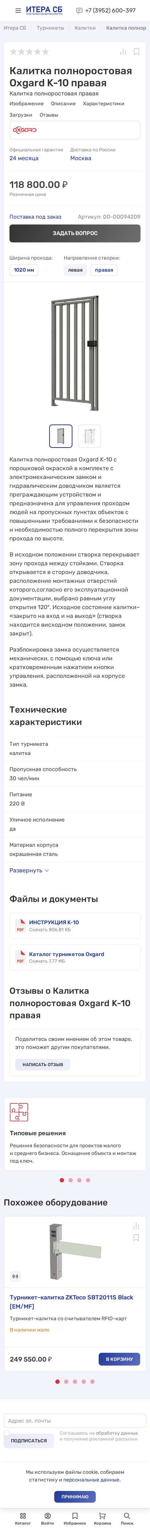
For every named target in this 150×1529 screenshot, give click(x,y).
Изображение (26, 104)
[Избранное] (137, 52)
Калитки (85, 28)
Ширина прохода (30, 258)
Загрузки (20, 115)
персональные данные (91, 1480)
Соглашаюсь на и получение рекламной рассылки (99, 1436)
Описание (63, 104)
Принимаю (75, 1496)
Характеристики (104, 104)
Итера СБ (15, 28)
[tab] (60, 436)
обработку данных (117, 1433)
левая (75, 270)
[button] (18, 10)
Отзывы (49, 115)
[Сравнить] (123, 52)
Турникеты (50, 28)
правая (104, 270)
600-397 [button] (110, 10)
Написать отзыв (43, 1064)
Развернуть (25, 870)
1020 (24, 270)
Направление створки (91, 258)
